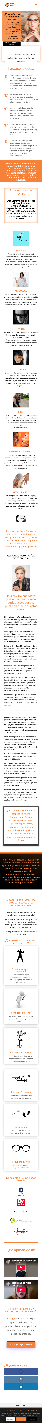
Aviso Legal (19, 1406)
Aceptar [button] (10, 1419)
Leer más (21, 1419)
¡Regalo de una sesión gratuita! (11, 43)
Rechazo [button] (32, 1419)
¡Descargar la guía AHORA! (21, 1344)
